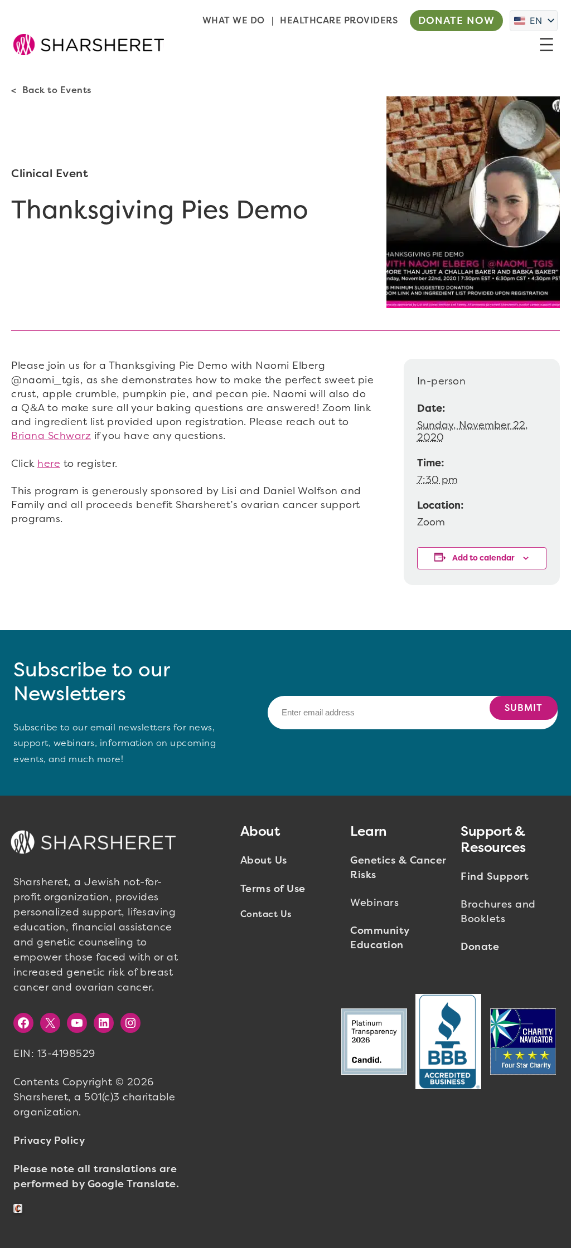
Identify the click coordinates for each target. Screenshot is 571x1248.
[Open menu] (546, 44)
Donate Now (456, 20)
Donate (480, 946)
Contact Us (266, 914)
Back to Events (56, 90)
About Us (263, 860)
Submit (524, 708)
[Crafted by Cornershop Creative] (20, 1209)
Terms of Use (273, 889)
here (48, 463)
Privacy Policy (49, 1140)
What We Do (233, 20)
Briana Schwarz (51, 436)
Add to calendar (483, 558)
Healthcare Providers (339, 20)
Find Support (495, 876)
